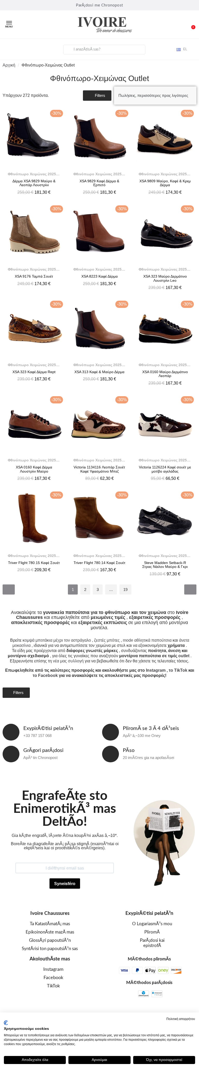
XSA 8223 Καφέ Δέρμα (99, 276)
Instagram (156, 670)
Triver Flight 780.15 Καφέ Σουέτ (34, 563)
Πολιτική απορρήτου (180, 1019)
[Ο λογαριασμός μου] (8, 48)
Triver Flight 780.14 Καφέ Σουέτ (99, 563)
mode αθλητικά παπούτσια (147, 640)
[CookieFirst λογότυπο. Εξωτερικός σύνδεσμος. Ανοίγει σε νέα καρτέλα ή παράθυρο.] (6, 1023)
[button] (191, 24)
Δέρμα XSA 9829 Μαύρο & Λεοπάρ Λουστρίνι (33, 183)
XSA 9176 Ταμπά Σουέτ (34, 276)
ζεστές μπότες (107, 640)
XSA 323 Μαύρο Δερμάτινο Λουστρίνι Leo (165, 278)
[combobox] (104, 49)
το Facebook (45, 675)
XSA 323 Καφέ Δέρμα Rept (33, 372)
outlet (183, 656)
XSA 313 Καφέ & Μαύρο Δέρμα (99, 372)
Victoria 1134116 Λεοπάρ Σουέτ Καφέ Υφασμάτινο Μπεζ (99, 469)
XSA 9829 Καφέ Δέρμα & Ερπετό (99, 183)
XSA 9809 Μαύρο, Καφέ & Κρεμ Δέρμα (165, 183)
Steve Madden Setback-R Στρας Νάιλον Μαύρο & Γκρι (165, 565)
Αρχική (9, 65)
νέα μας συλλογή (68, 661)
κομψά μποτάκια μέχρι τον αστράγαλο (57, 640)
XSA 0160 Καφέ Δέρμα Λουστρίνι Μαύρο (34, 469)
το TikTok (178, 670)
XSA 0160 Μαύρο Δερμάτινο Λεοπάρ (165, 374)
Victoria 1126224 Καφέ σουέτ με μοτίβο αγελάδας (165, 469)
